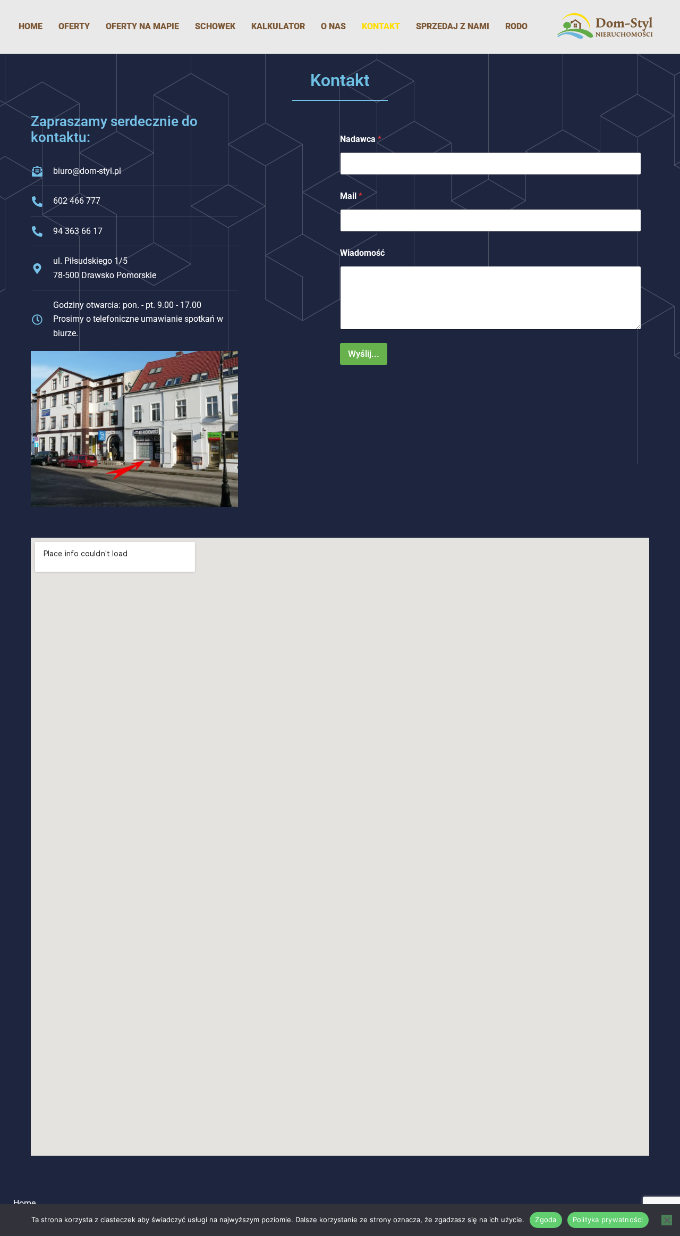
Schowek (215, 26)
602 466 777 (76, 201)
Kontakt (381, 26)
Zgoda (545, 1219)
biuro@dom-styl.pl (87, 171)
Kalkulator (278, 26)
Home (30, 26)
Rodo (516, 26)
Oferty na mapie (142, 26)
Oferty (74, 26)
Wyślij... (363, 353)
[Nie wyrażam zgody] (666, 1220)
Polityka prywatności (608, 1219)
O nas (333, 26)
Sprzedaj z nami (452, 26)
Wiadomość (362, 253)
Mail (351, 196)
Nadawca (360, 139)
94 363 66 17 (78, 231)
